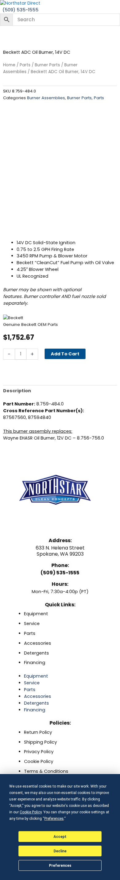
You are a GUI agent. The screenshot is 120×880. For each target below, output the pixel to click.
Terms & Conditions (46, 771)
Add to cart (65, 354)
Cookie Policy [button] (31, 812)
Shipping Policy (40, 742)
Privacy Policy (39, 752)
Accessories (37, 643)
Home (9, 65)
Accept (60, 837)
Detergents (36, 653)
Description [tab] (17, 391)
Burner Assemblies (46, 98)
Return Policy (38, 732)
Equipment (36, 614)
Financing (34, 662)
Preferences (60, 865)
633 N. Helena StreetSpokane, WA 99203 (60, 550)
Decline (60, 851)
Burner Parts (47, 65)
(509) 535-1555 (60, 572)
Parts (25, 65)
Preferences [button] (54, 818)
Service (32, 623)
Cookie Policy (38, 761)
